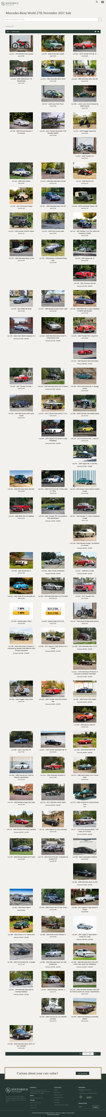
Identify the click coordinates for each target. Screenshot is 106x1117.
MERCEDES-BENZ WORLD (61, 1105)
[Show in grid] (99, 31)
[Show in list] (96, 31)
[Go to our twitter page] (10, 1107)
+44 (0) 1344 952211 (35, 1102)
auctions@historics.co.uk (36, 1098)
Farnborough (58, 1097)
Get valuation (82, 1073)
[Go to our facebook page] (7, 1107)
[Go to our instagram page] (17, 1107)
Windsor (57, 1102)
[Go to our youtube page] (14, 1107)
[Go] (99, 19)
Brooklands (58, 1095)
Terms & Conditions (61, 1113)
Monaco (56, 1100)
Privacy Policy (70, 1113)
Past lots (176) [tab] (9, 26)
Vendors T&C (33, 1107)
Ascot (56, 1090)
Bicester (57, 1092)
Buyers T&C (33, 1105)
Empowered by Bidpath (53, 1114)
